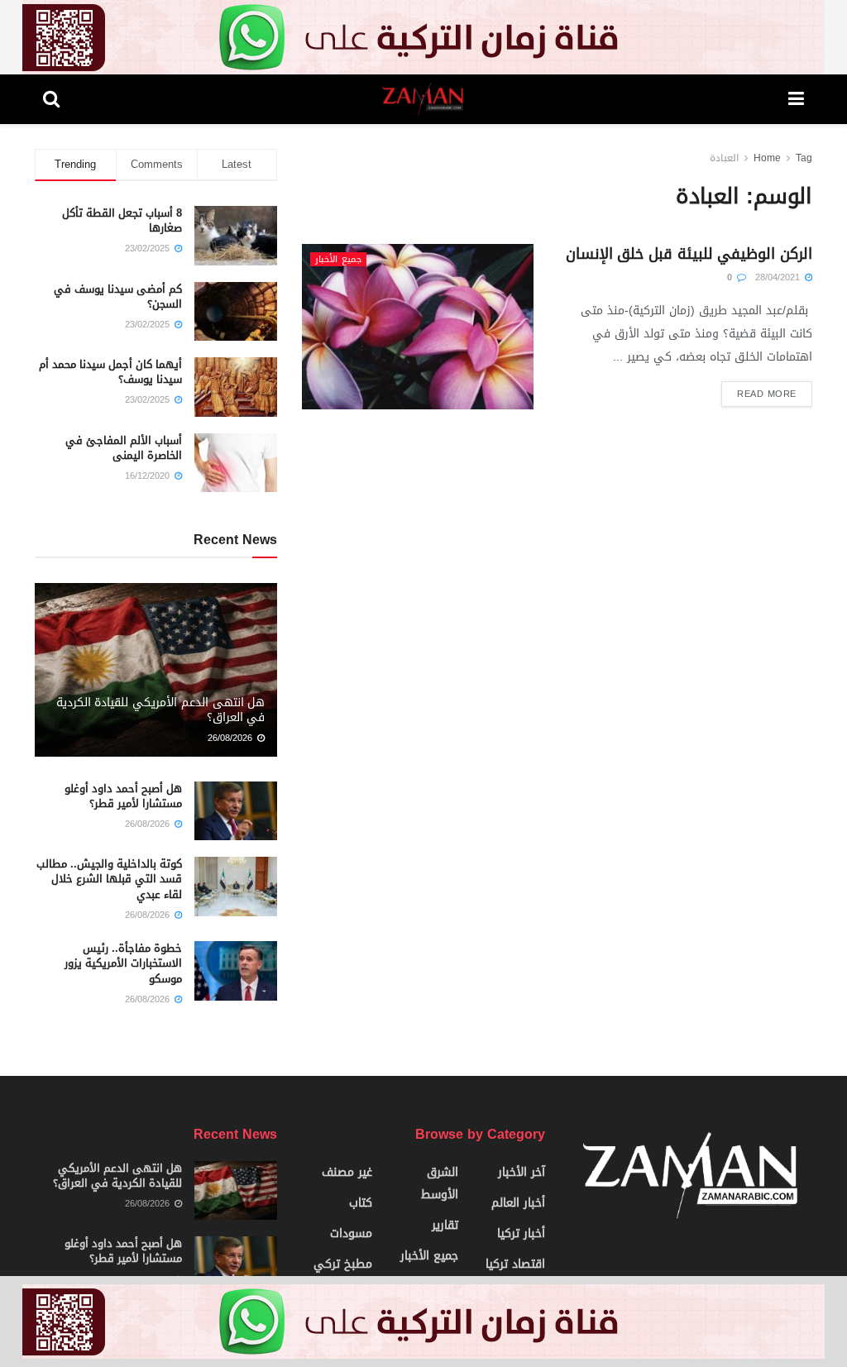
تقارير (445, 1225)
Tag (804, 158)
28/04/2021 (779, 277)
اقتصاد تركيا (515, 1264)
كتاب (360, 1203)
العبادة (724, 158)
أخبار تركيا (521, 1233)
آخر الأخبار (521, 1172)
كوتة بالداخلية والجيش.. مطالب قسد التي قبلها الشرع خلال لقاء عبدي (109, 878)
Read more (767, 394)
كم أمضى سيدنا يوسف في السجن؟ (118, 296)
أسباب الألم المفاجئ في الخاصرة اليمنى (123, 448)
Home (767, 158)
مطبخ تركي (342, 1264)
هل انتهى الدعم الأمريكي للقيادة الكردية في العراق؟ (161, 710)
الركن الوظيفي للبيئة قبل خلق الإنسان (689, 254)
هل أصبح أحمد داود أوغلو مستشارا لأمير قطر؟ (123, 796)
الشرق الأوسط (439, 1183)
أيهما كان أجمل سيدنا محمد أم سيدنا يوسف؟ (110, 372)
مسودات (351, 1233)
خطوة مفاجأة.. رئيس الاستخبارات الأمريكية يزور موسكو (123, 963)
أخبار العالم (518, 1203)
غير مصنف (347, 1172)
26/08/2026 (232, 738)
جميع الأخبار (338, 259)
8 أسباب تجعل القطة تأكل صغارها (122, 220)
